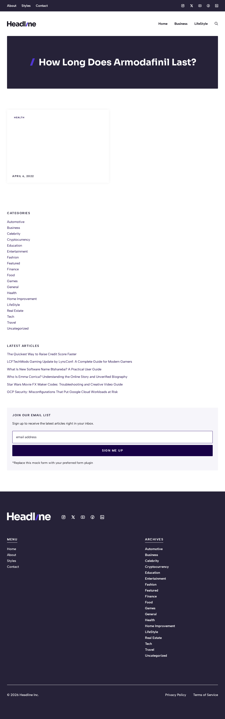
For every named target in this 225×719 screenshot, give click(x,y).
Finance (13, 269)
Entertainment (17, 251)
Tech (10, 317)
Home (162, 24)
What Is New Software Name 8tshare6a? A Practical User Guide (54, 369)
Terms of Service (205, 695)
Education (14, 245)
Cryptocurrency (18, 240)
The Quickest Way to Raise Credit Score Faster (41, 354)
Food (11, 275)
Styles (26, 6)
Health (19, 117)
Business (180, 24)
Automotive (15, 222)
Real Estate (15, 311)
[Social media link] (183, 5)
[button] (214, 23)
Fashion (13, 257)
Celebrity (13, 234)
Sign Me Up (112, 450)
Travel (11, 323)
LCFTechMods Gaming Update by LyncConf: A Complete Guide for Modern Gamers (69, 362)
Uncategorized (18, 328)
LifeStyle (201, 24)
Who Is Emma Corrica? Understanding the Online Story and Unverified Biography (67, 377)
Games (12, 281)
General (12, 287)
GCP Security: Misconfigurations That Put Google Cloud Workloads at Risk (62, 392)
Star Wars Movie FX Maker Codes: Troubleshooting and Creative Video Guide (65, 384)
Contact (42, 6)
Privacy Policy (175, 695)
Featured (13, 263)
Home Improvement (22, 299)
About (11, 6)
